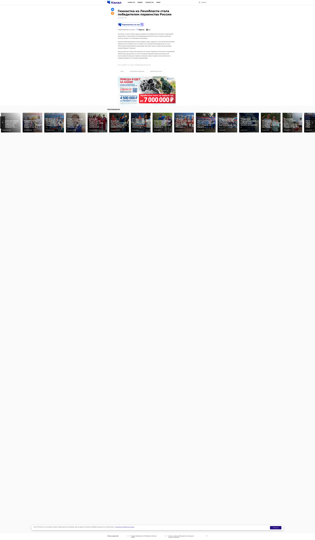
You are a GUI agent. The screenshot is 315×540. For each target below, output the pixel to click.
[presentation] (2, 122)
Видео (140, 2)
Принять (275, 527)
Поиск (203, 2)
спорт (122, 71)
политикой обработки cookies (124, 527)
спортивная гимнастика (137, 71)
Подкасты (149, 2)
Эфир (158, 2)
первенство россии (156, 71)
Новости (131, 2)
